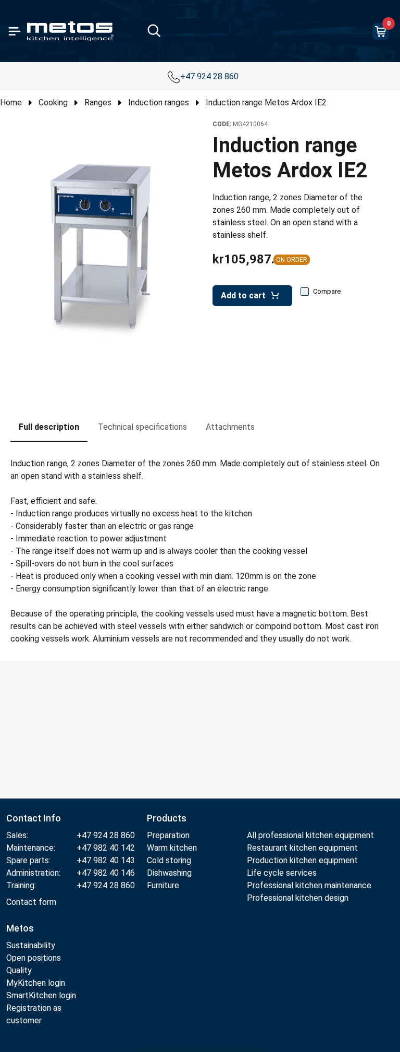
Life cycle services (282, 873)
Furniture (163, 885)
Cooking (53, 102)
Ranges (97, 102)
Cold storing (169, 860)
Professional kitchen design (297, 898)
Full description (49, 427)
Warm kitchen (173, 848)
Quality (19, 970)
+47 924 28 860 (210, 76)
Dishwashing (169, 873)
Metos (20, 928)
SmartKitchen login (41, 995)
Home (11, 102)
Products (166, 818)
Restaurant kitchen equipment (302, 848)
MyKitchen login (35, 983)
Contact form (31, 902)
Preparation (168, 835)
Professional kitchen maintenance (309, 885)
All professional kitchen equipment (310, 835)
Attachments (230, 427)
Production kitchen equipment (302, 860)
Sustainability (30, 945)
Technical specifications (142, 427)
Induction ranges (158, 102)
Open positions (33, 958)
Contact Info (33, 818)
